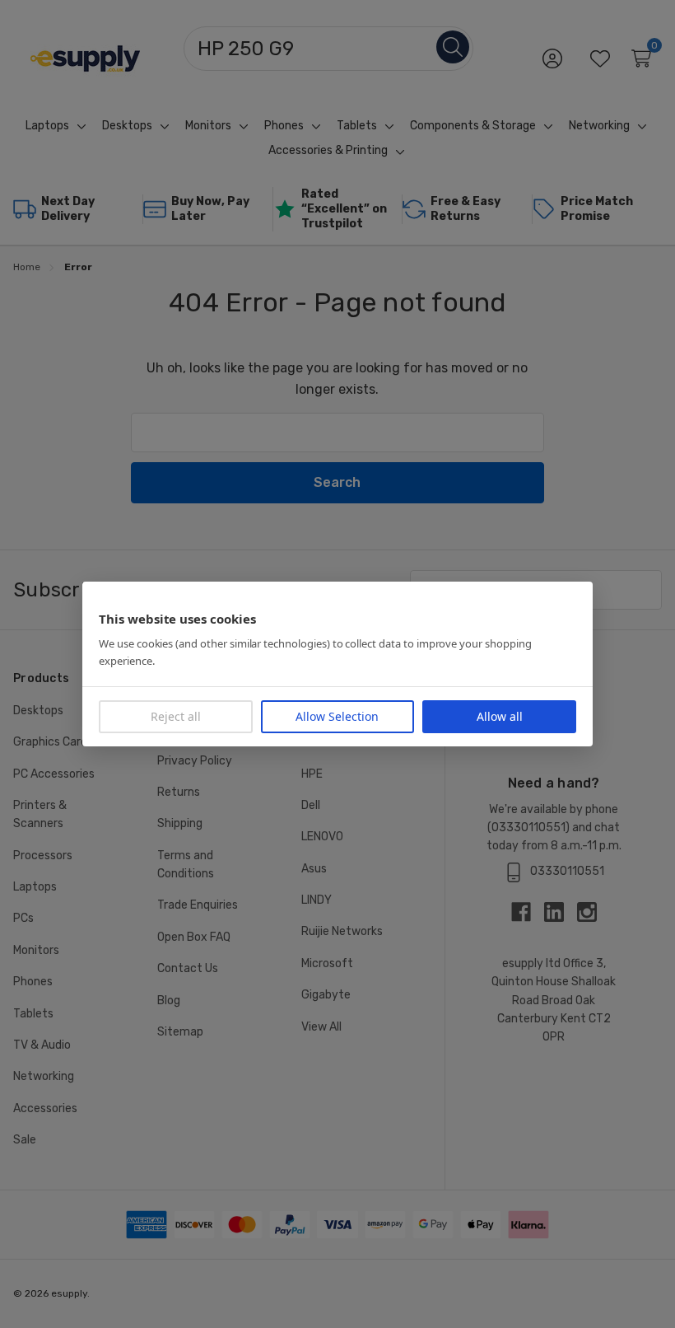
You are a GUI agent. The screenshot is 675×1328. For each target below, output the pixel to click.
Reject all (176, 716)
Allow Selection (337, 716)
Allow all (500, 716)
